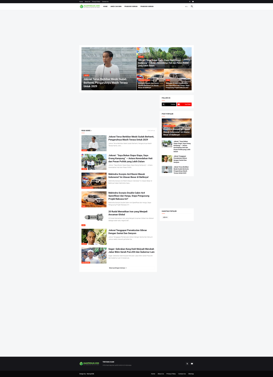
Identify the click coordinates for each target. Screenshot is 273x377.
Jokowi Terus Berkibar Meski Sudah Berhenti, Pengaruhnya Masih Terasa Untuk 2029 (131, 138)
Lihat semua (151, 130)
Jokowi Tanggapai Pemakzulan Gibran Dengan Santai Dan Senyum (127, 232)
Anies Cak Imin (115, 6)
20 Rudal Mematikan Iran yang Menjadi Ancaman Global (127, 213)
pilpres (165, 217)
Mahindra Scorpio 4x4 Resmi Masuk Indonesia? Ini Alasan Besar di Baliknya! (128, 175)
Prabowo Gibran (130, 6)
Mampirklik (90, 374)
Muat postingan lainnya (117, 268)
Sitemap (191, 374)
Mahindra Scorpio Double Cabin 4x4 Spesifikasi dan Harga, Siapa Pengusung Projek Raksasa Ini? (128, 196)
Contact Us (105, 1)
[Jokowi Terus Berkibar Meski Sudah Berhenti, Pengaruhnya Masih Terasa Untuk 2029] (167, 169)
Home (81, 1)
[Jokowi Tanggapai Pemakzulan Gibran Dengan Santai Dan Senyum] (167, 158)
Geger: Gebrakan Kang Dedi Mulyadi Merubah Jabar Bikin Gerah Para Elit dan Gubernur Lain (131, 250)
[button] (187, 6)
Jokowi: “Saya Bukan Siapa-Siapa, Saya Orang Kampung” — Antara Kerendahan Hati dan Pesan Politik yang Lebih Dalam (130, 158)
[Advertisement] (136, 27)
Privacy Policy (96, 1)
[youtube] (193, 1)
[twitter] (189, 1)
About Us (87, 1)
